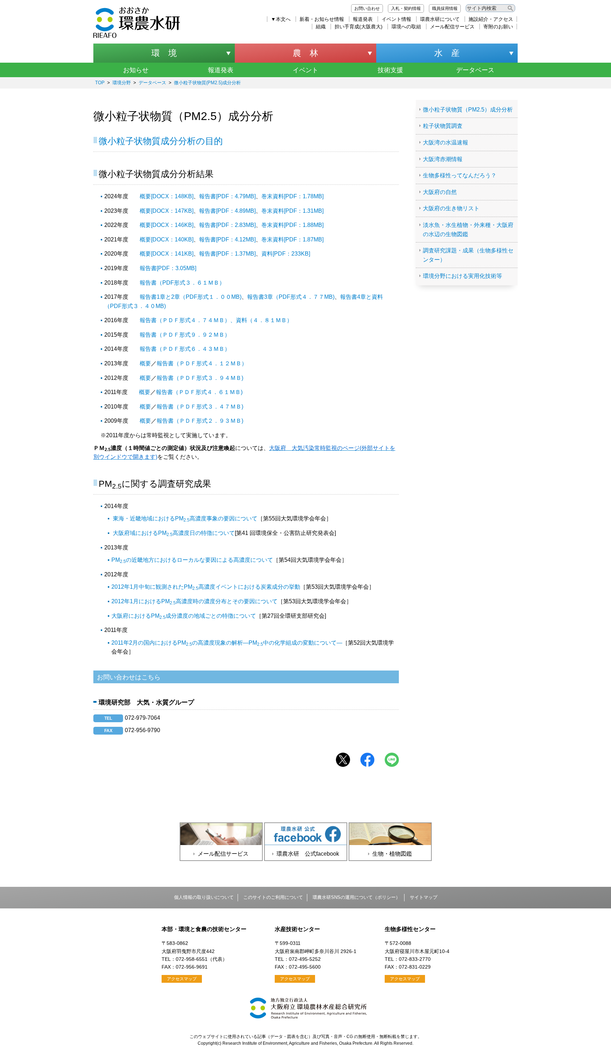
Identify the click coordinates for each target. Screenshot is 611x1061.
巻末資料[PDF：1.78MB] (292, 196)
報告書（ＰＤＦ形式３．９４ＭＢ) (200, 378)
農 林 (305, 53)
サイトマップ (423, 897)
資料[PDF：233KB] (285, 254)
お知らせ (136, 70)
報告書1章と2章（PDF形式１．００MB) (191, 297)
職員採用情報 (445, 8)
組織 (321, 26)
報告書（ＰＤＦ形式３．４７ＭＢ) (200, 407)
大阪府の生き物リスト (451, 208)
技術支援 (390, 70)
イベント (305, 70)
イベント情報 (396, 19)
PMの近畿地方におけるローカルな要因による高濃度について (192, 560)
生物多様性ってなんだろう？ (459, 175)
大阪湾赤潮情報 (442, 159)
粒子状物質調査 (442, 126)
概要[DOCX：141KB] (166, 254)
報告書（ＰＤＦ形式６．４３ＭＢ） (185, 349)
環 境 (164, 53)
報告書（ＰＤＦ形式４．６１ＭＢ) (199, 392)
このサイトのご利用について (273, 897)
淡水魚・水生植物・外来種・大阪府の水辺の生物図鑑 (468, 229)
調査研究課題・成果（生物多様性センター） (468, 255)
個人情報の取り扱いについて (204, 897)
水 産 (447, 53)
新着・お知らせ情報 (321, 19)
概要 (145, 363)
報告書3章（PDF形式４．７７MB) (290, 297)
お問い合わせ (367, 8)
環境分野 (121, 82)
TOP (100, 82)
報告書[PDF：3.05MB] (168, 268)
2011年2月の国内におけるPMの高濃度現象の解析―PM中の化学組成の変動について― (226, 643)
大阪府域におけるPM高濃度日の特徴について (174, 533)
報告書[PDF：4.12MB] (227, 239)
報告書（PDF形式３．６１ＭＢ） (182, 283)
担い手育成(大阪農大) (358, 26)
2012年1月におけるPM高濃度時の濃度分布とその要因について (194, 601)
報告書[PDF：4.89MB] (227, 211)
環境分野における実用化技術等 (462, 276)
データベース (475, 70)
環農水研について (440, 19)
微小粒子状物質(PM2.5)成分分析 (207, 82)
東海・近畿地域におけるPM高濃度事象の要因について (185, 518)
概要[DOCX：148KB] (166, 196)
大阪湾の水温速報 (445, 142)
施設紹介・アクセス (491, 19)
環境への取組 (406, 26)
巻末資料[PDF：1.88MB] (292, 225)
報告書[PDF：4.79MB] (227, 196)
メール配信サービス (452, 26)
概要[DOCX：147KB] (166, 211)
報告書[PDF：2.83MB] (227, 225)
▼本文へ (281, 19)
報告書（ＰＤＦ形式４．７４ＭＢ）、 (188, 320)
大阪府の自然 (440, 192)
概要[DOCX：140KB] (166, 239)
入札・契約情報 (406, 8)
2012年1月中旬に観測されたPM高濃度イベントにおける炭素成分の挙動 (205, 587)
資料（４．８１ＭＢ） (264, 320)
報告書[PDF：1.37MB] (227, 254)
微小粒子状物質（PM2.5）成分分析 (468, 110)
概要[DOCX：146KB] (166, 225)
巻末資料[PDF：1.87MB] (292, 239)
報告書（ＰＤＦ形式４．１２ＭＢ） (202, 363)
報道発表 (363, 19)
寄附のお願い (498, 26)
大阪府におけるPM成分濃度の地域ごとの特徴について (183, 616)
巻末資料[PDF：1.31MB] (292, 211)
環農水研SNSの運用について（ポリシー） (356, 897)
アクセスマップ (182, 978)
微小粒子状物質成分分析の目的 (161, 141)
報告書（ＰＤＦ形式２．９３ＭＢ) (200, 421)
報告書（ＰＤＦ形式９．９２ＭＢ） (185, 335)
